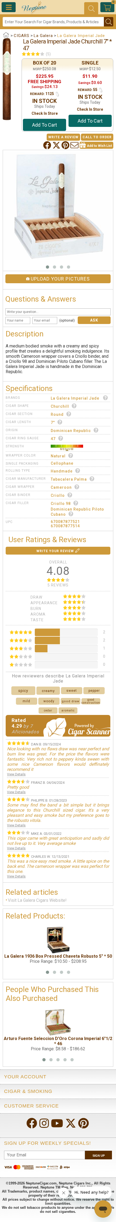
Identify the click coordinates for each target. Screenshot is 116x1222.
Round (57, 414)
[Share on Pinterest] (66, 145)
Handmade (62, 471)
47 (53, 439)
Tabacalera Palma (69, 479)
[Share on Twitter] (57, 145)
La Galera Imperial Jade (75, 398)
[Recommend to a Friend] (75, 145)
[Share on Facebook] (47, 145)
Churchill (60, 406)
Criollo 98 (61, 503)
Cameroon (61, 487)
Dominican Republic (71, 430)
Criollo (58, 495)
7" (53, 422)
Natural (58, 456)
